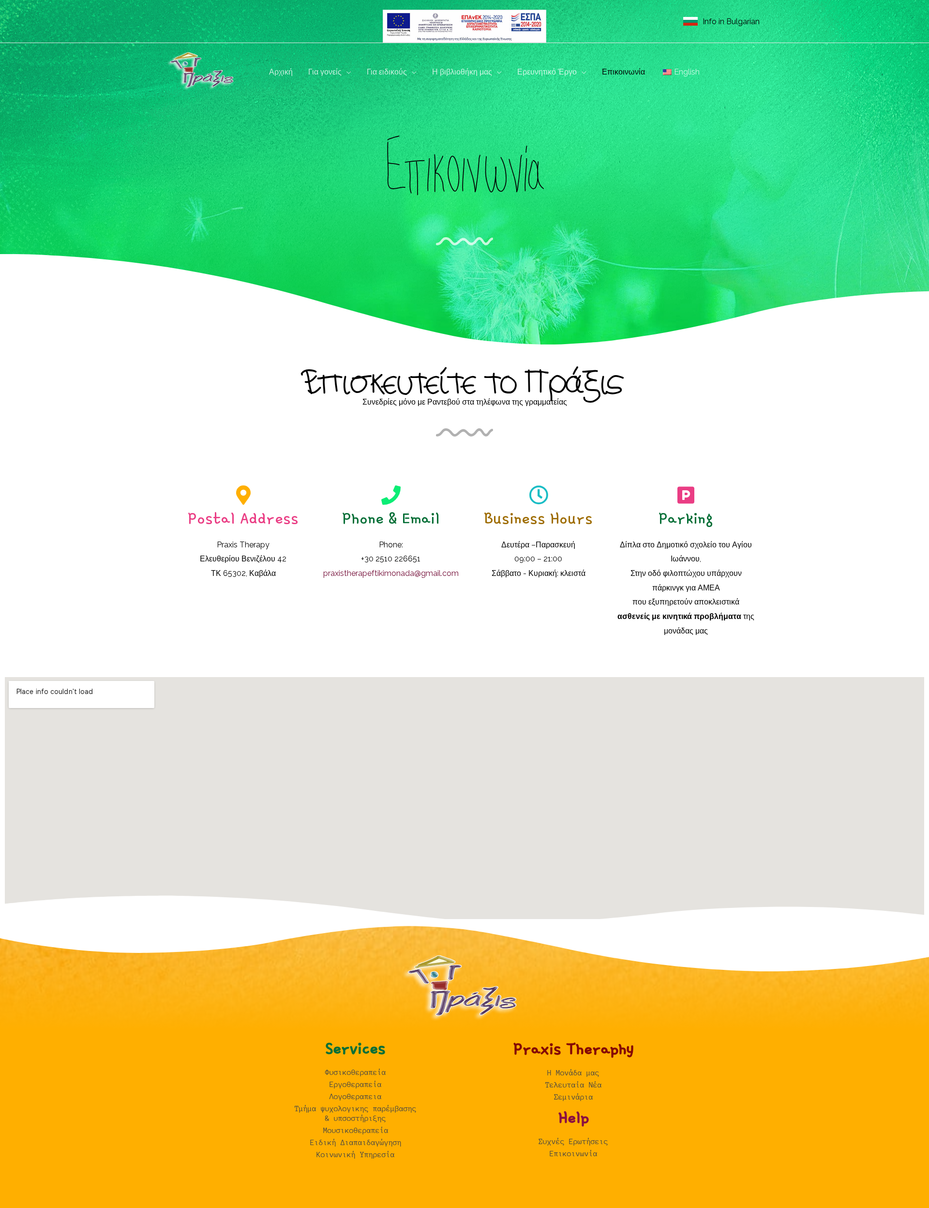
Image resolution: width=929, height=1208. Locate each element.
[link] (721, 21)
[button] (346, 71)
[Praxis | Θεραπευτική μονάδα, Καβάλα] (203, 71)
